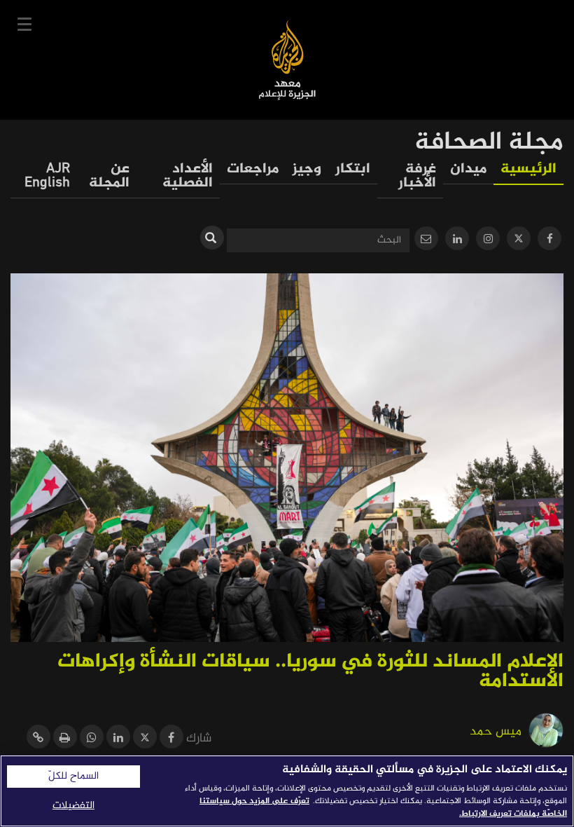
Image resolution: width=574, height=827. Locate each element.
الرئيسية (528, 169)
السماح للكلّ (73, 776)
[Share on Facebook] (171, 739)
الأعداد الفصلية (187, 176)
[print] (65, 739)
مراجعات (253, 169)
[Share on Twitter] (145, 739)
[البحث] (212, 238)
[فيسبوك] (549, 240)
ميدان (468, 169)
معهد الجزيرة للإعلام (287, 60)
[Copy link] (38, 739)
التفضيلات (73, 805)
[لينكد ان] (457, 240)
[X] (519, 240)
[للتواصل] (426, 240)
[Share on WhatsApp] (92, 739)
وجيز (307, 169)
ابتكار (352, 169)
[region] (287, 791)
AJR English (47, 176)
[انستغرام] (488, 240)
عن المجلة (109, 176)
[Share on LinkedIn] (118, 739)
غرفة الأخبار (417, 176)
